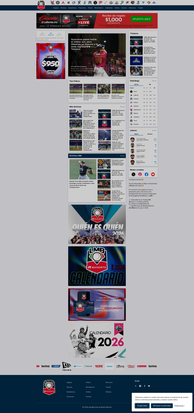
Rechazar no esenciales (162, 406)
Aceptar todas (142, 406)
